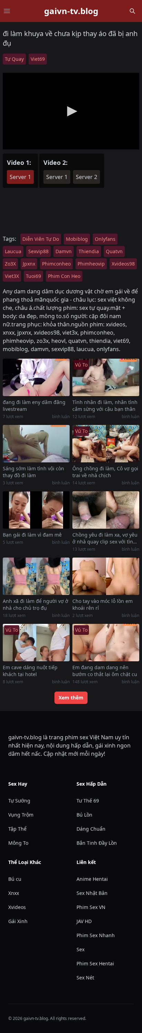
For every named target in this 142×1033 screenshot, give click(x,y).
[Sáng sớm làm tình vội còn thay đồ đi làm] (36, 443)
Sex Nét (85, 977)
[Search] (132, 11)
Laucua (13, 251)
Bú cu (14, 879)
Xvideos (17, 907)
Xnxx (13, 893)
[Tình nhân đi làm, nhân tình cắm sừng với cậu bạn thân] (105, 377)
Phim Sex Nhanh (96, 935)
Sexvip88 (38, 251)
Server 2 (86, 177)
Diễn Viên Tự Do (40, 239)
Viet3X (12, 276)
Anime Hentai (92, 879)
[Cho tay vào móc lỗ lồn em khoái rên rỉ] (105, 576)
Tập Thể (17, 829)
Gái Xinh (18, 921)
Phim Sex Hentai (95, 963)
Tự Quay (14, 59)
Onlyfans (105, 239)
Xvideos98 (123, 263)
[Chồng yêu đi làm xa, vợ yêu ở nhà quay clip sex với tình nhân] (105, 510)
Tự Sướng (19, 800)
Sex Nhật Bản (92, 893)
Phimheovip (91, 263)
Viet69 (38, 59)
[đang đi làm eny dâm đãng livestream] (36, 377)
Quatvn (114, 251)
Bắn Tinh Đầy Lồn (97, 843)
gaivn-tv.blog (71, 10)
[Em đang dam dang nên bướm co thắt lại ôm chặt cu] (105, 642)
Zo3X (10, 263)
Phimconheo (56, 263)
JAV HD (84, 921)
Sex (80, 949)
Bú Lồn (84, 814)
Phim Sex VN (91, 907)
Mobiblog (77, 239)
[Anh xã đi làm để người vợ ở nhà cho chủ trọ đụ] (36, 576)
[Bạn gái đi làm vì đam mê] (36, 510)
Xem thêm (71, 697)
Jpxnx (29, 263)
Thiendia (89, 251)
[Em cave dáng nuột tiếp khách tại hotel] (36, 642)
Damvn (63, 251)
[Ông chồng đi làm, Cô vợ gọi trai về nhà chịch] (105, 443)
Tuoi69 (33, 276)
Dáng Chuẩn (91, 829)
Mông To (18, 843)
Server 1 (20, 177)
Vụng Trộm (20, 814)
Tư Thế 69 (88, 800)
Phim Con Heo (64, 276)
